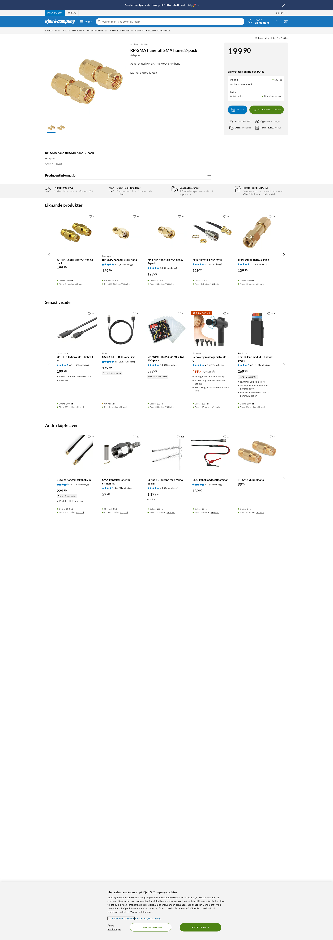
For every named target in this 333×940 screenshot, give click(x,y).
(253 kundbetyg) (81, 365)
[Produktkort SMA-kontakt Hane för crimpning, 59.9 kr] (121, 452)
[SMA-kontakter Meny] (132, 31)
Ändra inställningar (114, 927)
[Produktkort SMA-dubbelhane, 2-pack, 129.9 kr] (257, 232)
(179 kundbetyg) (81, 484)
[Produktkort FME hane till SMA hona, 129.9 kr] (211, 232)
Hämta (240, 109)
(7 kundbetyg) (170, 268)
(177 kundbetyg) (216, 365)
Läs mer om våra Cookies (121, 918)
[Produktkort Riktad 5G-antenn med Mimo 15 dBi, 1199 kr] (166, 452)
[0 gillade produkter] (277, 21)
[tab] (55, 13)
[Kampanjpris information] (213, 371)
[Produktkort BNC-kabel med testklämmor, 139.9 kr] (211, 452)
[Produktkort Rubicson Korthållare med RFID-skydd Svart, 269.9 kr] (257, 329)
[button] (51, 128)
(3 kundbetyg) (215, 484)
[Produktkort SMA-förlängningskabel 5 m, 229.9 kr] (76, 452)
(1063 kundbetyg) (127, 361)
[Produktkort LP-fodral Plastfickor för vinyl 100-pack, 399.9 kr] (166, 329)
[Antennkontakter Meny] (110, 31)
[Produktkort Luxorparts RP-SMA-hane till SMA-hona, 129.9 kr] (121, 232)
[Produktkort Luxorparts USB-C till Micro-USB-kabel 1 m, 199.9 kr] (76, 329)
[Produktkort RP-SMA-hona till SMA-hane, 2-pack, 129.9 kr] (166, 232)
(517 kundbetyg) (262, 365)
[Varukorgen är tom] (286, 21)
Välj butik (79, 284)
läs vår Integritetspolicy (147, 918)
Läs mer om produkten (143, 72)
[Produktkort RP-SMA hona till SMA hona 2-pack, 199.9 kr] (76, 232)
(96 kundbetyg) (171, 488)
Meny (88, 21)
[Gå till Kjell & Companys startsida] (61, 21)
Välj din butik (236, 96)
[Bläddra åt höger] (284, 254)
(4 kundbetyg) (215, 264)
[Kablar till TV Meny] (63, 31)
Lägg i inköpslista (266, 38)
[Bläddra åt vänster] (49, 254)
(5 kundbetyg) (125, 488)
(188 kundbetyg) (171, 365)
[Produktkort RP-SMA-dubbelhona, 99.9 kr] (257, 452)
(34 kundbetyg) (126, 264)
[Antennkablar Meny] (84, 31)
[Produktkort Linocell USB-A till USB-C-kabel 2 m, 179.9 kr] (121, 329)
